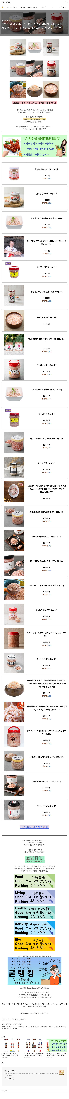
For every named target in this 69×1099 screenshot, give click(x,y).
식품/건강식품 (14, 7)
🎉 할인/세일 (5, 7)
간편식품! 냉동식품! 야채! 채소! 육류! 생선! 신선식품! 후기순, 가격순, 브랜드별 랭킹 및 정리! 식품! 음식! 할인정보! (31, 1074)
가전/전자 (52, 7)
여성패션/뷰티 (60, 7)
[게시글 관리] (11, 1019)
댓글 (3, 1063)
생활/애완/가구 (44, 7)
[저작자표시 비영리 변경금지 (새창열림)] (23, 1019)
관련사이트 (4, 1091)
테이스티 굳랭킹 (7, 2)
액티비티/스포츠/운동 (33, 7)
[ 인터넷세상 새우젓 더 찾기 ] (34, 827)
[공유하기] (8, 1019)
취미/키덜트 (22, 7)
